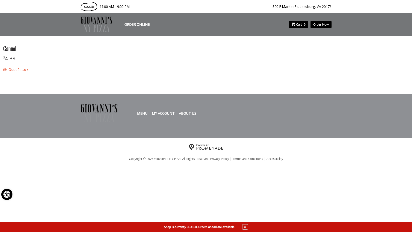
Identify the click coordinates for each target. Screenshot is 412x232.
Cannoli (10, 48)
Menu (142, 113)
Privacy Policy (219, 159)
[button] (7, 194)
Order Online (137, 24)
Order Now (321, 24)
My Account (163, 113)
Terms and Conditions (247, 159)
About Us (187, 113)
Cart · (301, 24)
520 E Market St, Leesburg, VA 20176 (302, 6)
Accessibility (275, 159)
